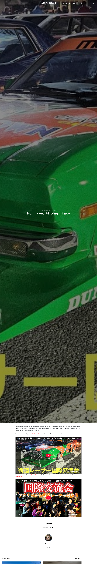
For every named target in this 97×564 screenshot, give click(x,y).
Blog (64, 3)
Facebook (46, 527)
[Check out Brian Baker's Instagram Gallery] (47, 548)
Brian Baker (48, 544)
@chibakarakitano (36, 434)
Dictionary (72, 3)
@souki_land (34, 475)
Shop (81, 3)
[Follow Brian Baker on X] (50, 548)
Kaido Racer (48, 3)
